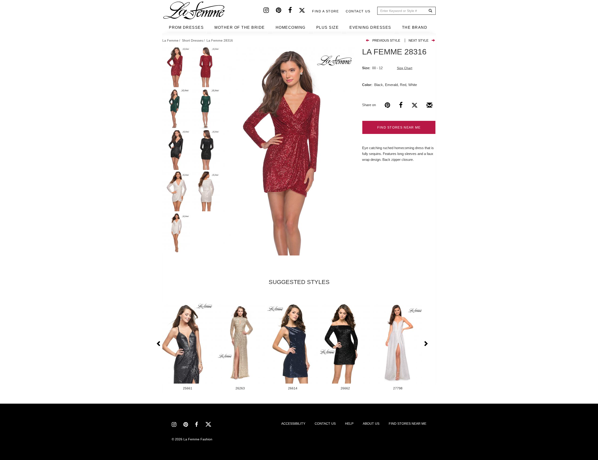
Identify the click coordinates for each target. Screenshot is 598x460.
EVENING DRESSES (370, 27)
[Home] (194, 10)
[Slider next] (425, 343)
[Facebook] (293, 11)
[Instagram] (269, 11)
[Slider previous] (158, 343)
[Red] (289, 151)
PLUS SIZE (327, 27)
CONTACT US (325, 423)
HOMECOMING (291, 27)
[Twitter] (305, 11)
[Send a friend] (429, 107)
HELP (349, 423)
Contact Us (358, 11)
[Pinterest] (282, 11)
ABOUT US (371, 423)
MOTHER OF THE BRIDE (239, 27)
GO (430, 10)
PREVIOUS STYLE (386, 40)
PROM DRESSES (186, 27)
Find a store (325, 11)
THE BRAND (414, 27)
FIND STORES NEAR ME (399, 127)
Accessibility (293, 423)
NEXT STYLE (418, 40)
